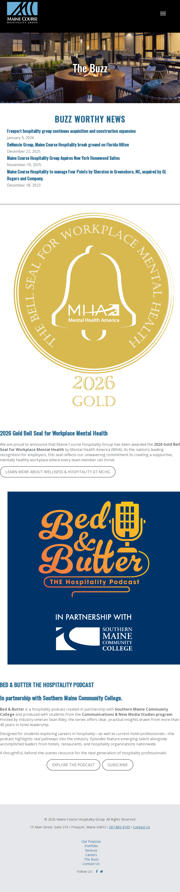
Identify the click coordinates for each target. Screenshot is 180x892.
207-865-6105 (119, 827)
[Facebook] (97, 871)
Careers (91, 855)
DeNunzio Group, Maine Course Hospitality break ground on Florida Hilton (68, 144)
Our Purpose (91, 841)
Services (91, 850)
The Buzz (91, 859)
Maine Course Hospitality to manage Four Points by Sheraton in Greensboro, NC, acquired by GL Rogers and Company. (86, 174)
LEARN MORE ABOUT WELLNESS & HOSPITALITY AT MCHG (57, 471)
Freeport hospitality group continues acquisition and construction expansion (71, 131)
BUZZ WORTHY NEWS (90, 119)
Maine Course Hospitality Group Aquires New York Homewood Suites (63, 158)
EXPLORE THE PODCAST (73, 764)
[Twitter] (101, 871)
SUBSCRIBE (118, 764)
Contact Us (141, 827)
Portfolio (91, 846)
